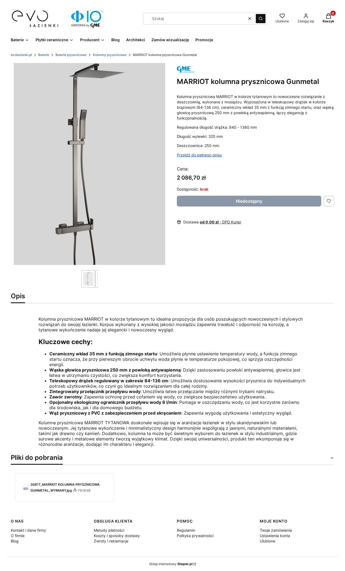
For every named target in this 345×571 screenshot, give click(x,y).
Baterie (43, 55)
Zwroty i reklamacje (111, 541)
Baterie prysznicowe (71, 55)
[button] (260, 18)
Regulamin (186, 530)
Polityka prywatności (195, 535)
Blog (15, 541)
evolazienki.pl (21, 55)
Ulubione (267, 541)
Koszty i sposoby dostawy (117, 535)
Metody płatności (109, 530)
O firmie (18, 535)
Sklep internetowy (170, 564)
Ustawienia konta (275, 535)
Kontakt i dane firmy (28, 530)
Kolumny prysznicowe (109, 55)
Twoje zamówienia (276, 530)
